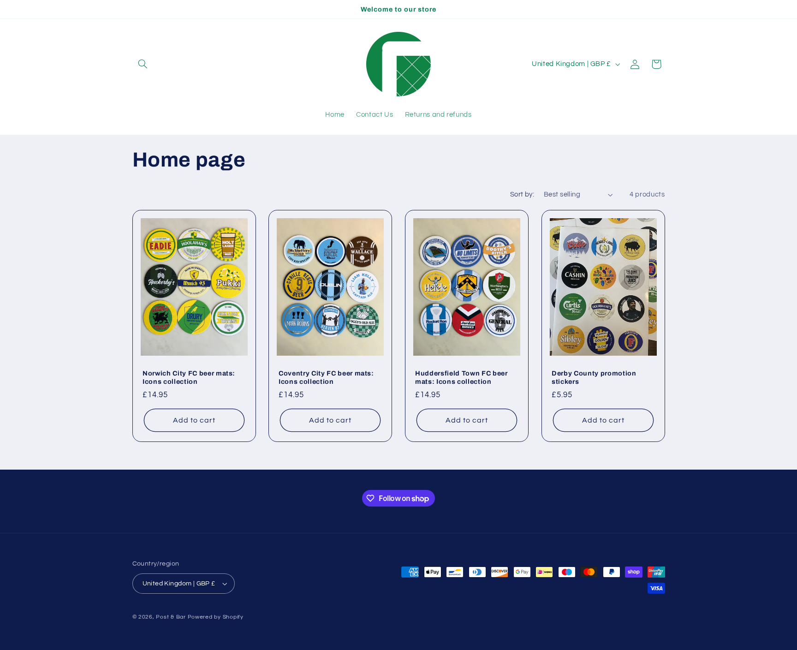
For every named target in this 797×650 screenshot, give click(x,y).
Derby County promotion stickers (594, 377)
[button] (143, 64)
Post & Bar (170, 617)
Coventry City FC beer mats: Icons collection (326, 377)
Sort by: (522, 194)
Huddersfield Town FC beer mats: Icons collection (461, 377)
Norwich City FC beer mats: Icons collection (189, 377)
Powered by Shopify (216, 617)
